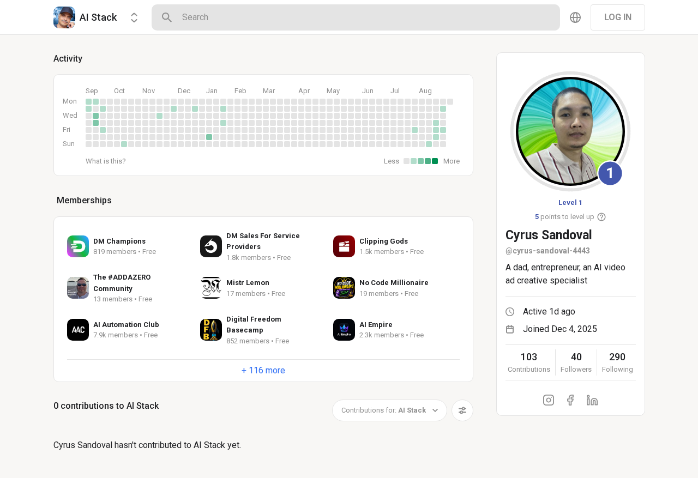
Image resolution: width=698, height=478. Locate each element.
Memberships (84, 200)
